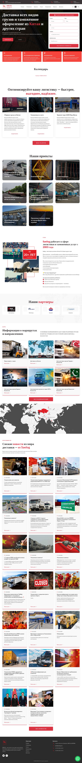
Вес (50, 24)
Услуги (41, 6)
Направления (48, 6)
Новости (55, 6)
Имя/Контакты (53, 38)
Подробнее (14, 133)
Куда (66, 18)
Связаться (8, 39)
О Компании (29, 6)
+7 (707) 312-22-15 (59, 750)
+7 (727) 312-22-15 (59, 748)
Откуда (51, 18)
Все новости (41, 729)
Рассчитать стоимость (64, 45)
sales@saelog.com (58, 745)
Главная (22, 6)
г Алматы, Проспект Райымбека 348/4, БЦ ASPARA (65, 743)
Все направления (41, 399)
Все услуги (41, 143)
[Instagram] (7, 755)
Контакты (61, 6)
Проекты (36, 6)
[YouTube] (3, 755)
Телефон (51, 31)
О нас (20, 39)
